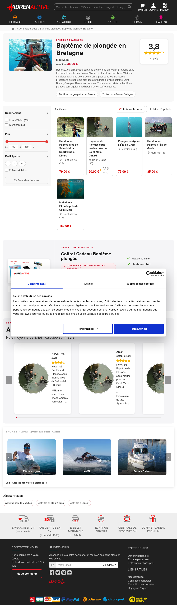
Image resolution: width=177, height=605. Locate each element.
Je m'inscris (109, 565)
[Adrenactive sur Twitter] (57, 572)
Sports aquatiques (27, 28)
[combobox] (90, 6)
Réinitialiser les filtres (28, 180)
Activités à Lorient (79, 502)
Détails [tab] (88, 283)
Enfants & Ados (18, 170)
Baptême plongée (50, 28)
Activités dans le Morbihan (18, 502)
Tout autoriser (138, 328)
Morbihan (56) (17, 124)
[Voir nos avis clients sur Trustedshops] (138, 599)
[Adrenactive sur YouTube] (69, 572)
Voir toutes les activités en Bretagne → (26, 482)
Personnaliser (86, 328)
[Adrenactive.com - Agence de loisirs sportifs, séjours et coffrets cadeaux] (28, 6)
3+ (22, 163)
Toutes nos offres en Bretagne (118, 94)
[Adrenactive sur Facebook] (51, 572)
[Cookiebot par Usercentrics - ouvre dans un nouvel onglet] (148, 273)
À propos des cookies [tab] (140, 283)
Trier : (162, 109)
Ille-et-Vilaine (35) (19, 120)
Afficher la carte (132, 109)
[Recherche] (129, 6)
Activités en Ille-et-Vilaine (51, 502)
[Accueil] (13, 28)
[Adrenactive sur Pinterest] (63, 572)
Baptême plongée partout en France (77, 94)
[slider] (7, 141)
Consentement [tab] (36, 283)
